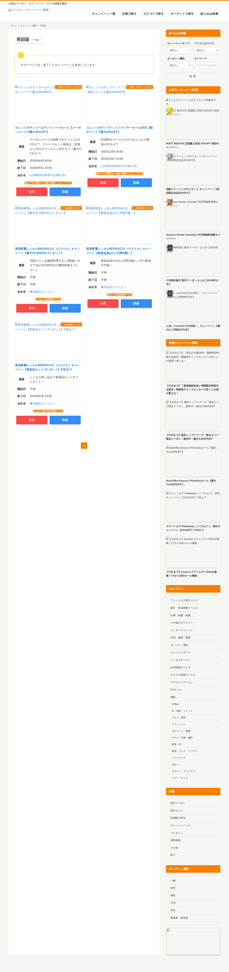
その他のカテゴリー (181, 622)
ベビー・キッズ (180, 778)
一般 (173, 880)
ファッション (179, 724)
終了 (173, 855)
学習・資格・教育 (180, 637)
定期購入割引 (178, 817)
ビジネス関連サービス (183, 674)
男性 (173, 895)
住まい (175, 764)
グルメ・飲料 (179, 717)
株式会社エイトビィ (42, 291)
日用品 (175, 704)
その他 (174, 847)
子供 (173, 902)
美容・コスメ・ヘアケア (184, 751)
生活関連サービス (180, 667)
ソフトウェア (179, 758)
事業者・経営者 (179, 917)
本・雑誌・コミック (182, 711)
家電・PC (177, 744)
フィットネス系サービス (184, 600)
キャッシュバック (180, 825)
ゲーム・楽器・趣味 (182, 737)
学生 (173, 910)
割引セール (176, 810)
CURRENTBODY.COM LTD (47, 175)
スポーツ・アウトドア (183, 771)
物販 (173, 697)
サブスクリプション (181, 682)
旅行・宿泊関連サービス (184, 607)
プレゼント (176, 832)
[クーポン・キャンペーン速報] (29, 13)
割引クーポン (178, 803)
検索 (193, 76)
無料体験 (175, 840)
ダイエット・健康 (181, 731)
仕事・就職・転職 (180, 615)
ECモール (175, 689)
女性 (173, 887)
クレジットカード (180, 652)
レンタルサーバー (180, 659)
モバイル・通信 (179, 645)
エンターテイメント (181, 630)
